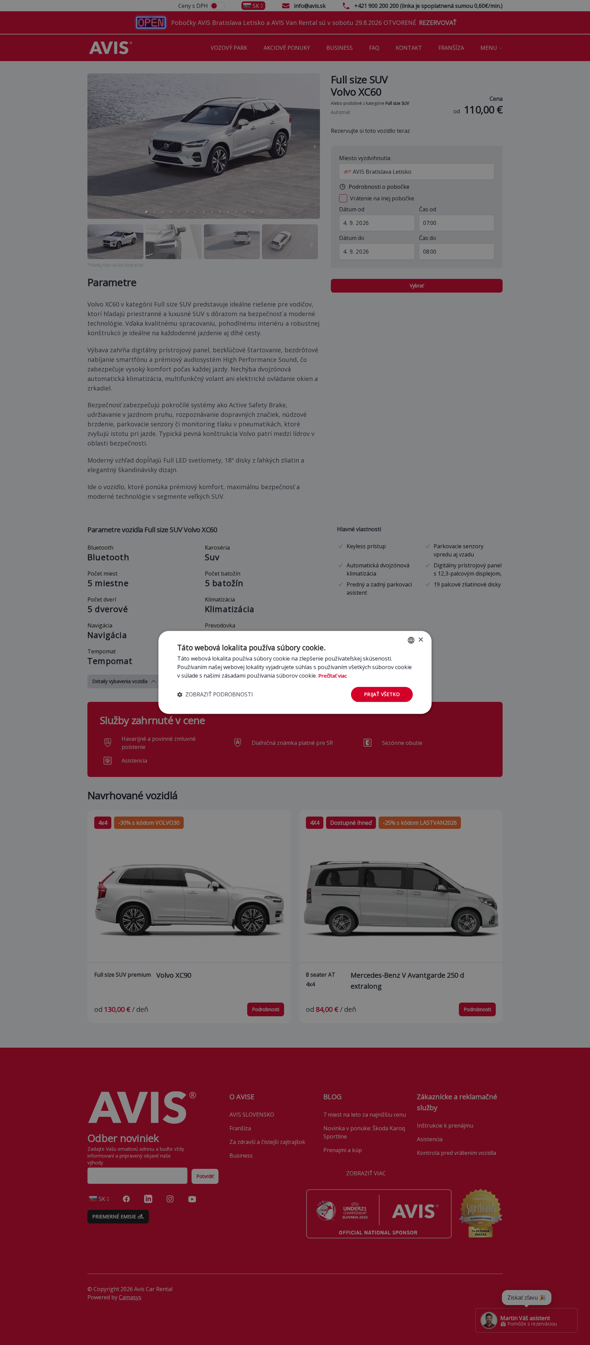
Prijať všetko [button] (382, 694)
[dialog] (295, 672)
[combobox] (411, 640)
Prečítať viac (332, 675)
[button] (215, 694)
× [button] (420, 639)
